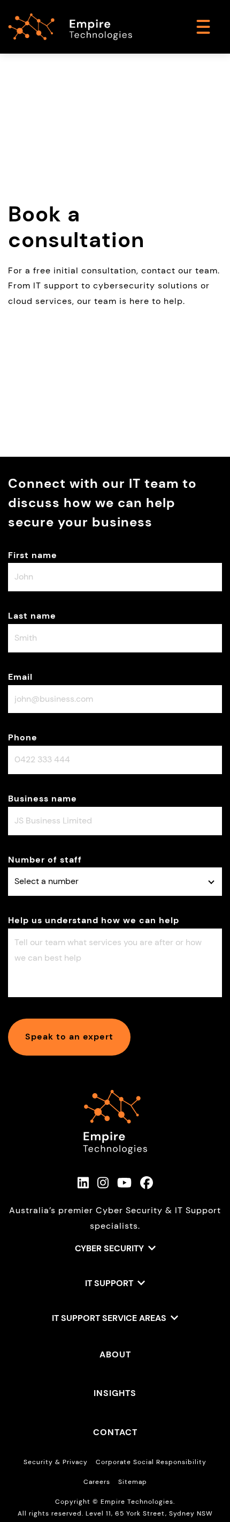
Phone (22, 737)
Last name (32, 615)
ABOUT (115, 1354)
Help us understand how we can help (93, 920)
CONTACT (115, 1432)
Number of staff (45, 859)
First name (32, 555)
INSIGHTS (115, 1393)
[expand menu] (203, 27)
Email (20, 676)
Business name (42, 798)
